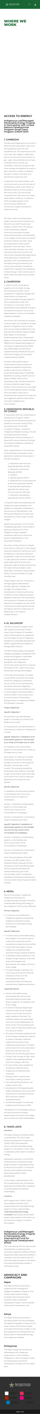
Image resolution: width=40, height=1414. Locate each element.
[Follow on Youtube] (6, 1398)
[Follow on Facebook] (6, 1393)
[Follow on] (23, 1402)
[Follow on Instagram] (22, 1393)
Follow (13, 1393)
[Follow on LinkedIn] (8, 1402)
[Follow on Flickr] (22, 1398)
